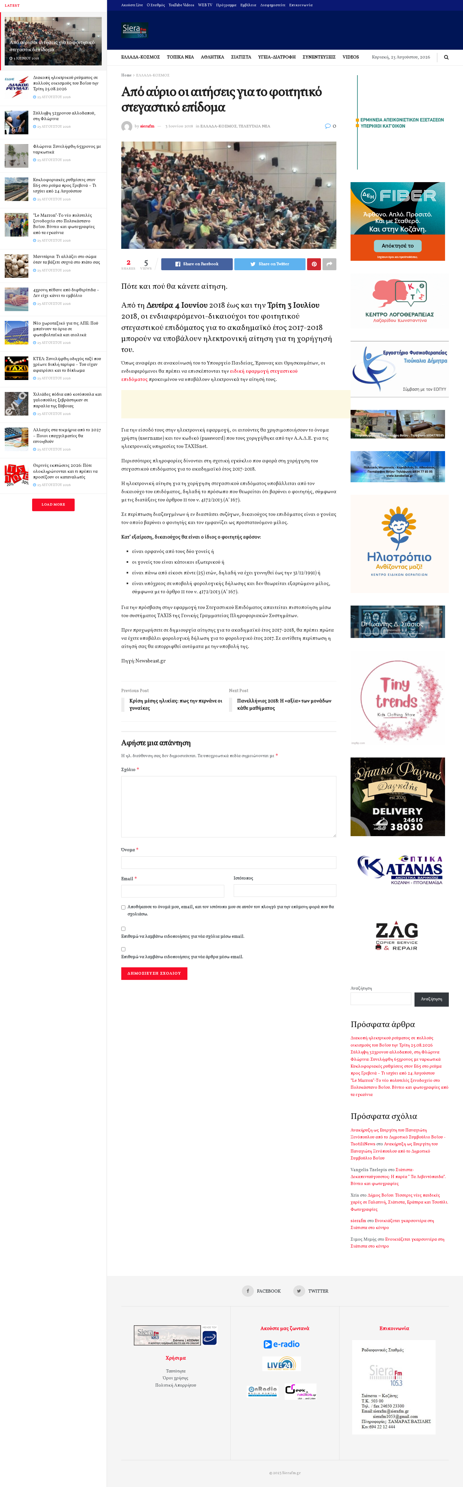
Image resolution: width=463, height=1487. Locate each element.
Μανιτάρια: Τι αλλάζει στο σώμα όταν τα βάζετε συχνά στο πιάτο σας (66, 260)
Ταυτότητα (176, 1371)
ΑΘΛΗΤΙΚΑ (212, 57)
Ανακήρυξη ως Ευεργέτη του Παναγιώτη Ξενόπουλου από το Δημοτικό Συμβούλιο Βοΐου (394, 1151)
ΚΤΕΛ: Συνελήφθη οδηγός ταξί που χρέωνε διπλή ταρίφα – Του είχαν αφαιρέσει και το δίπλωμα (67, 364)
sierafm (147, 126)
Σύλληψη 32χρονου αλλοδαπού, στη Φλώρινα (64, 116)
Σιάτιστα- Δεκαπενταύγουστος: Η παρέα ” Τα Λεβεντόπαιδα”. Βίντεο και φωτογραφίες (398, 1177)
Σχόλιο (130, 769)
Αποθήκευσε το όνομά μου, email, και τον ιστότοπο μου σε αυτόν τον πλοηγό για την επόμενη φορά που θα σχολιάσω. (231, 910)
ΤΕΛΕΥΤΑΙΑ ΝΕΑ (254, 126)
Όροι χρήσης (175, 1378)
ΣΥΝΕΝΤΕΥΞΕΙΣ (319, 57)
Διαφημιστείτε (272, 5)
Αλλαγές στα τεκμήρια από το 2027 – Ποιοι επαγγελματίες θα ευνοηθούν (67, 435)
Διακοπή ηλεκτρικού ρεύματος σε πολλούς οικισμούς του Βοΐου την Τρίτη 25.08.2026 (66, 83)
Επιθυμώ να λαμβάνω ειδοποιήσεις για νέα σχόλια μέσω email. (182, 937)
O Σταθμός (156, 5)
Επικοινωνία (301, 5)
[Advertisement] (236, 404)
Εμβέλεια (248, 5)
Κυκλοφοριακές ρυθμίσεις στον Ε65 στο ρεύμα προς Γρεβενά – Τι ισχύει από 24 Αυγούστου (64, 185)
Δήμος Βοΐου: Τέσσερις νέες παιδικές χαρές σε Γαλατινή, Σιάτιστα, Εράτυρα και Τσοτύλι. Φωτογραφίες (399, 1203)
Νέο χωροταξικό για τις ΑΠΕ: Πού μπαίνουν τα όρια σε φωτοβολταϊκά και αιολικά (65, 329)
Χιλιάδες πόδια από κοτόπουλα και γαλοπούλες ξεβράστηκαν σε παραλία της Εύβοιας (67, 400)
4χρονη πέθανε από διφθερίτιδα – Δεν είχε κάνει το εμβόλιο (66, 293)
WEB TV (205, 5)
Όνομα (130, 850)
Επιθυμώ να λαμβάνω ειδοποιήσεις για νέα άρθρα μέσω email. (182, 957)
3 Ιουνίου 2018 (179, 126)
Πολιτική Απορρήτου (175, 1386)
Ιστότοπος (243, 878)
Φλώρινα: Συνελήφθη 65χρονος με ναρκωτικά (67, 149)
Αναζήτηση (361, 989)
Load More (53, 504)
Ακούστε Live (132, 5)
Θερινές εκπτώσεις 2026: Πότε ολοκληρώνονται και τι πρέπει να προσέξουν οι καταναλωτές (65, 471)
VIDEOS (351, 57)
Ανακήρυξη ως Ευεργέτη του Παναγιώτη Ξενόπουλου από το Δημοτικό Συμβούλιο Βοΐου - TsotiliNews (398, 1137)
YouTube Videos (181, 5)
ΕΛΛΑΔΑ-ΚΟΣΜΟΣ (140, 57)
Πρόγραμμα (226, 5)
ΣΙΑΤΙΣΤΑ (241, 57)
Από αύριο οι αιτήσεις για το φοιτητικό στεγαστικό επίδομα (51, 46)
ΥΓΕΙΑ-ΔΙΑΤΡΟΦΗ (277, 57)
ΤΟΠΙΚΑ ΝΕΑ (180, 57)
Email (129, 878)
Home (126, 75)
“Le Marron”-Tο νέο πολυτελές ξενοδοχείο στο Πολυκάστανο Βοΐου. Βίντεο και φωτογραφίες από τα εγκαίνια (64, 224)
